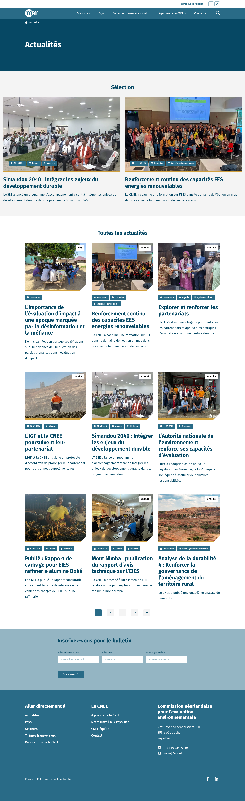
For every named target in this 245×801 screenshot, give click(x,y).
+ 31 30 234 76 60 (176, 748)
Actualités (32, 715)
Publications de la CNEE (42, 742)
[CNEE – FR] (31, 13)
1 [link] (98, 612)
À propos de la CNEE (105, 715)
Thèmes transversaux (40, 735)
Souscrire (69, 674)
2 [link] (110, 612)
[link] (147, 612)
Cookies (29, 779)
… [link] (122, 612)
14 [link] (135, 612)
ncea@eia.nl (173, 753)
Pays (28, 722)
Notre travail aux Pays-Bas (110, 722)
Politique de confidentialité (54, 779)
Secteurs (31, 729)
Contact (96, 735)
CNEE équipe (100, 729)
